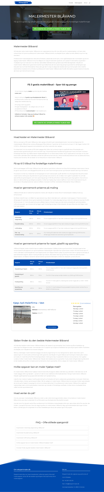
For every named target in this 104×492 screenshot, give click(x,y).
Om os (85, 2)
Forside (71, 2)
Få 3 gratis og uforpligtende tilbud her (52, 123)
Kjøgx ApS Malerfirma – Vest (28, 303)
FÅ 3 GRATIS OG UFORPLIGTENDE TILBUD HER (52, 29)
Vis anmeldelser (52, 327)
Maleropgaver (78, 2)
